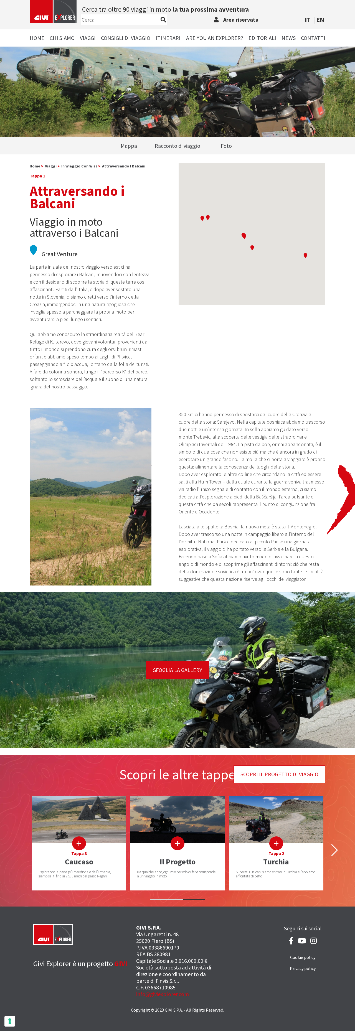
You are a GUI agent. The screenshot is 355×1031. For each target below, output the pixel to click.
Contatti (313, 37)
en (320, 19)
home (35, 166)
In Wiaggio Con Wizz (79, 166)
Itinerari (168, 37)
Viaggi (88, 37)
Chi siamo (62, 37)
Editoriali (262, 37)
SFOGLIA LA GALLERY (177, 669)
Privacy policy (303, 968)
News (289, 37)
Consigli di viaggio (125, 37)
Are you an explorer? (214, 37)
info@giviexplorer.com (162, 994)
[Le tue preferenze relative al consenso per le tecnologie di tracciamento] (9, 1021)
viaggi (51, 166)
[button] (202, 218)
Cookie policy (302, 957)
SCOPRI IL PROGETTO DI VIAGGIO (279, 774)
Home (37, 37)
